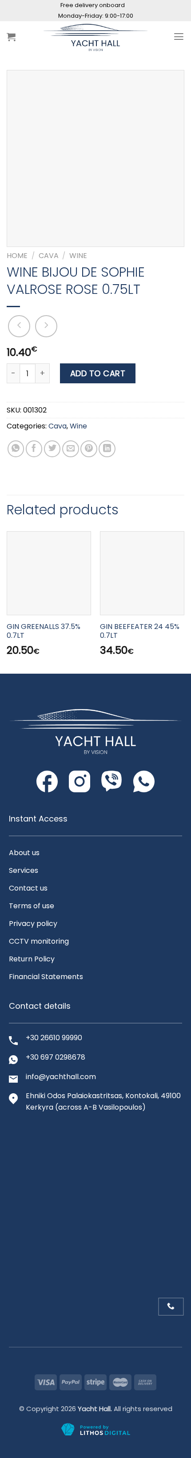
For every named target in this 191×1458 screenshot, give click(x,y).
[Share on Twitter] (52, 448)
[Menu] (178, 37)
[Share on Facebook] (34, 448)
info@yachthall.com (61, 1077)
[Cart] (11, 36)
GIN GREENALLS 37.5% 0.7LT (43, 631)
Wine (78, 256)
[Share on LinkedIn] (107, 448)
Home (17, 256)
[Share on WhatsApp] (16, 448)
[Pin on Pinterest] (88, 448)
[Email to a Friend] (70, 448)
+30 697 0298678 (55, 1057)
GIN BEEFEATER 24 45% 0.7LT (139, 631)
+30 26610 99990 (54, 1038)
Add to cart (98, 373)
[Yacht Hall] (95, 36)
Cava (49, 256)
